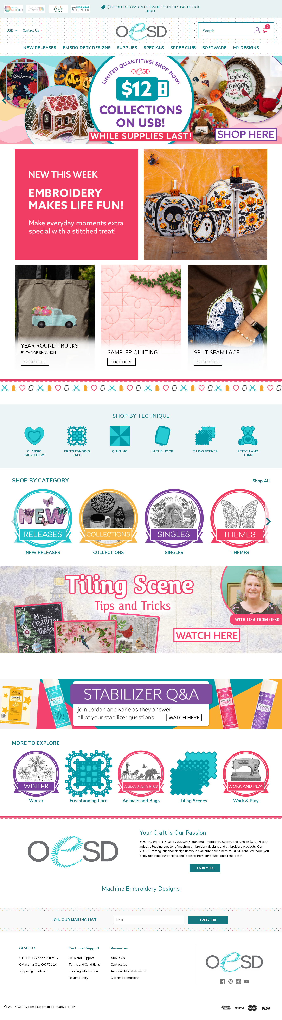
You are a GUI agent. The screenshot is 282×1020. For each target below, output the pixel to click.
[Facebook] (222, 981)
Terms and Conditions (84, 964)
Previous (4, 100)
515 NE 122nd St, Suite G (38, 958)
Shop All (261, 481)
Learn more (205, 868)
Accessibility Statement (128, 971)
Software (214, 47)
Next (278, 100)
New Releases (39, 47)
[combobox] (227, 30)
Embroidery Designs (86, 47)
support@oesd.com (33, 971)
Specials (154, 47)
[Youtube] (246, 981)
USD (10, 30)
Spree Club (183, 47)
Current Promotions (125, 977)
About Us (118, 958)
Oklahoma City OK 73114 (38, 964)
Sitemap (43, 1007)
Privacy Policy (64, 1007)
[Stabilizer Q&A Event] (141, 704)
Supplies (127, 47)
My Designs (246, 47)
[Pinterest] (230, 981)
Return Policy (78, 977)
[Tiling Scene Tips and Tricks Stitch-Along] (141, 609)
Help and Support (81, 958)
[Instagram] (238, 981)
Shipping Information (83, 971)
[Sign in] (257, 30)
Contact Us (31, 30)
